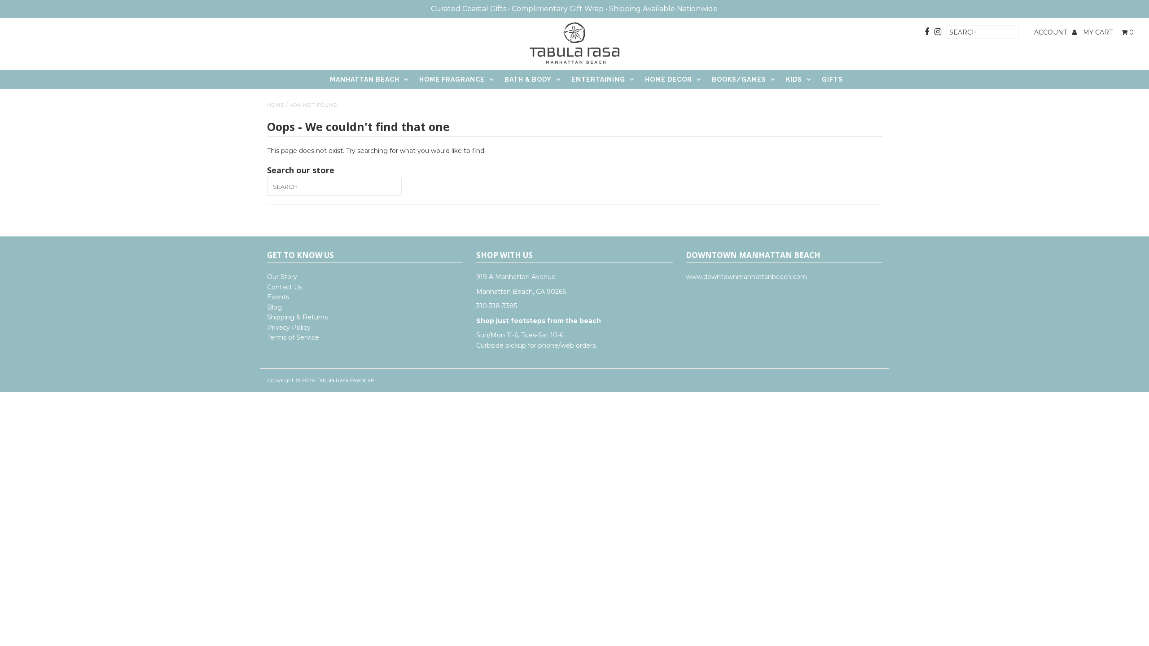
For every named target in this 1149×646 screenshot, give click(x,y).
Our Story (282, 277)
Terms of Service (293, 337)
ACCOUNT (1051, 32)
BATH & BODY (528, 79)
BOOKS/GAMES (739, 79)
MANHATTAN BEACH (364, 79)
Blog (274, 307)
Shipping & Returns (297, 317)
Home (275, 105)
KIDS (794, 79)
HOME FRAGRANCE (452, 79)
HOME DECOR (668, 79)
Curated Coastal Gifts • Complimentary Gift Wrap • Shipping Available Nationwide (574, 8)
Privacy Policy (289, 327)
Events (278, 297)
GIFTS (832, 79)
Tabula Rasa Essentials (345, 380)
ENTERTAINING (598, 79)
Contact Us (284, 287)
